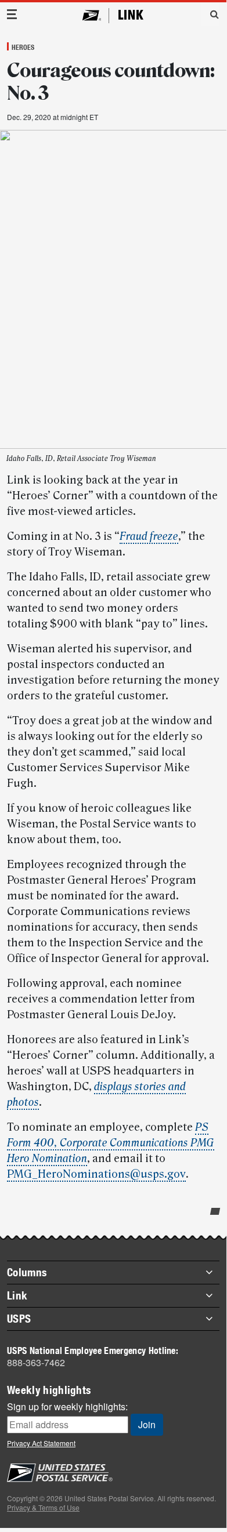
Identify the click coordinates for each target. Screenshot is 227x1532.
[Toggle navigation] (12, 14)
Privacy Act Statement (41, 1443)
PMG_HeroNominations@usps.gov (96, 1174)
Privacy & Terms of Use (43, 1507)
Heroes (23, 47)
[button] (210, 14)
